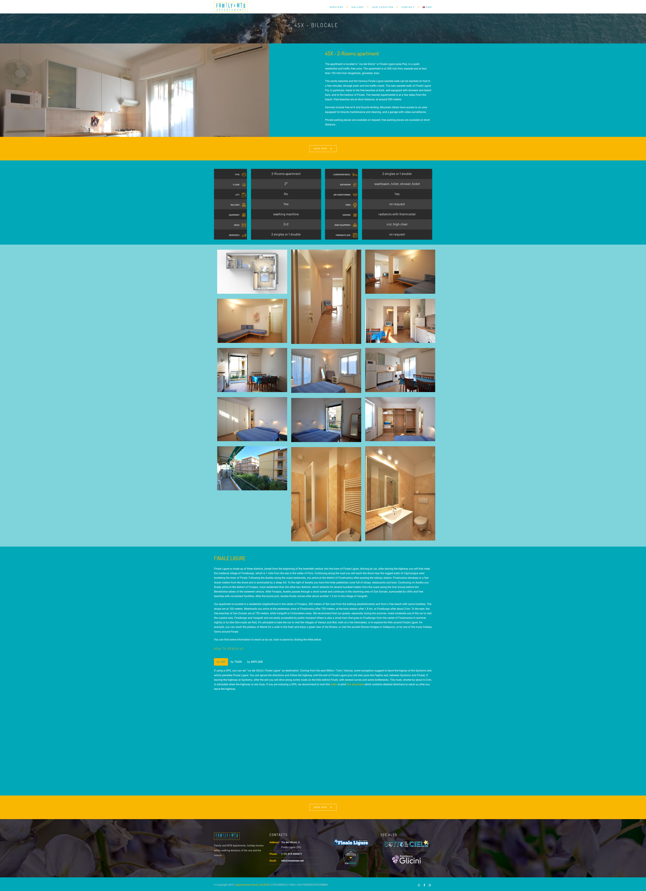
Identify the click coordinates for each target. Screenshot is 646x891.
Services (336, 7)
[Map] (323, 745)
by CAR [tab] (221, 661)
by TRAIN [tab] (236, 661)
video (334, 684)
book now (320, 148)
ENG (428, 7)
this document (355, 684)
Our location (382, 7)
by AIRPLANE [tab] (255, 661)
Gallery (357, 7)
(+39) (291, 853)
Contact (408, 7)
